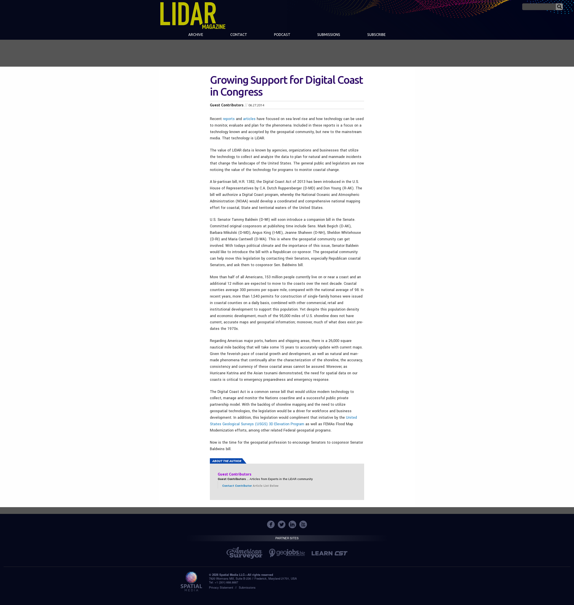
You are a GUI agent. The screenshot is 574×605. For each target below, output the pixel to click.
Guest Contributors (227, 105)
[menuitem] (196, 35)
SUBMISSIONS (328, 35)
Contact (238, 35)
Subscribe (376, 35)
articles (249, 118)
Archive (195, 35)
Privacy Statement (221, 587)
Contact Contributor (237, 486)
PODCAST (282, 35)
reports (229, 118)
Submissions (247, 587)
